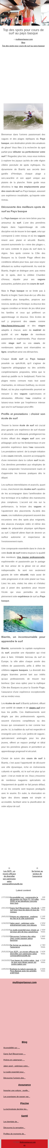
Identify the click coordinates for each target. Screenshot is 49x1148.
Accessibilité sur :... (11, 1048)
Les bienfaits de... (11, 1121)
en (24, 1145)
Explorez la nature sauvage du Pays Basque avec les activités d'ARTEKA (23, 971)
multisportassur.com (24, 39)
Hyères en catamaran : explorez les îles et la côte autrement (24, 917)
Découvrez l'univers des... (14, 1078)
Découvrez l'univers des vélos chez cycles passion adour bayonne (23, 938)
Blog (23, 42)
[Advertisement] (24, 73)
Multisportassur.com (28, 1142)
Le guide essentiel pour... (14, 1072)
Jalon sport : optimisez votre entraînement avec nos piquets (23, 924)
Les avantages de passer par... (16, 1096)
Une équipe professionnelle (31, 557)
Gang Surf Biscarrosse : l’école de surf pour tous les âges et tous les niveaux (24, 910)
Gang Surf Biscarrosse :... (14, 1054)
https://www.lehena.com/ (13, 326)
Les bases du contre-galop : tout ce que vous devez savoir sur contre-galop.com (25, 962)
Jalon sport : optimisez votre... (16, 1066)
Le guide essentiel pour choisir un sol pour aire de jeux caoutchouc (24, 931)
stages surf (34, 708)
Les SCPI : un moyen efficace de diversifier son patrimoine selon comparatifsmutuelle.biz (10, 877)
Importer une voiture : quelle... (16, 1090)
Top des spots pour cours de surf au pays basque (23, 46)
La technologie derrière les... (15, 1109)
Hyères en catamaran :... (14, 1060)
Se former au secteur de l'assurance (37, 873)
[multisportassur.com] (24, 13)
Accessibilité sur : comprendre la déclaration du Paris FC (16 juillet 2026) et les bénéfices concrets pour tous (24, 900)
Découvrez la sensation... (14, 1127)
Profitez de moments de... (14, 1134)
